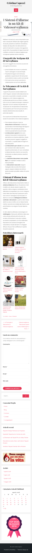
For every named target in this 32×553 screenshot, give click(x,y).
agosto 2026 (7, 471)
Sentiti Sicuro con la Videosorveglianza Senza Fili (7, 290)
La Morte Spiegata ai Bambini (8, 248)
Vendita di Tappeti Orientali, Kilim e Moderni (19, 290)
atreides (6, 316)
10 (3, 500)
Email (5, 374)
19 (10, 502)
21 (18, 502)
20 (14, 502)
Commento (6, 344)
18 (7, 502)
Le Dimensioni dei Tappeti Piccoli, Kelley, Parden (15, 437)
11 (7, 500)
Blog (16, 16)
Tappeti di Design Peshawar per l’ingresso (14, 430)
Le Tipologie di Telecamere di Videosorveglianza (8, 324)
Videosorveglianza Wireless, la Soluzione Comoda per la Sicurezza (20, 250)
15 (21, 500)
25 (7, 504)
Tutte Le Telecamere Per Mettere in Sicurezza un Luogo (8, 269)
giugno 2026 (7, 478)
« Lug (4, 508)
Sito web (5, 381)
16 (25, 500)
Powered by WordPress (9, 549)
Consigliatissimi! (8, 420)
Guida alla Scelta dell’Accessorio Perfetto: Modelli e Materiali (7, 309)
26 (10, 504)
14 (18, 500)
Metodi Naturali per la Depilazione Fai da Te (20, 307)
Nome (5, 367)
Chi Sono (6, 413)
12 (10, 500)
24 (3, 504)
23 (25, 502)
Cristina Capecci (16, 3)
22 (22, 502)
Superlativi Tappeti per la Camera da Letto (14, 434)
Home (5, 406)
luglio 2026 (7, 475)
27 (14, 504)
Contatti (6, 416)
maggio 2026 (7, 482)
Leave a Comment (13, 316)
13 (14, 500)
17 (3, 502)
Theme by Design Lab (22, 549)
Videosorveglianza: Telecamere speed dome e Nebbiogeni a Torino (20, 270)
